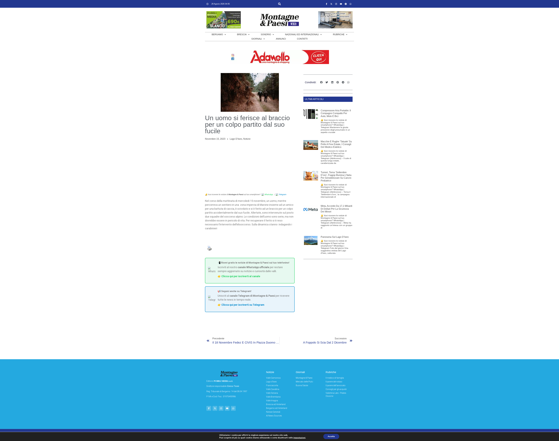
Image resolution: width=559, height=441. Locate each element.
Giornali (256, 39)
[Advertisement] (250, 167)
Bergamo (217, 34)
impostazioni (299, 437)
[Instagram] (336, 4)
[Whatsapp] (351, 4)
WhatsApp (269, 194)
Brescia (242, 34)
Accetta (331, 436)
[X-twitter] (331, 4)
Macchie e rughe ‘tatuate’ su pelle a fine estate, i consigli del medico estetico (336, 144)
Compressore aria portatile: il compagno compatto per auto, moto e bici (336, 113)
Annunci (281, 39)
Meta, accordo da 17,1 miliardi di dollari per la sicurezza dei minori (336, 209)
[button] (279, 3)
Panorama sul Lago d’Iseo (335, 237)
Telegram (282, 194)
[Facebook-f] (326, 4)
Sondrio (266, 34)
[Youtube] (341, 4)
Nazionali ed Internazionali (302, 34)
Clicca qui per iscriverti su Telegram (242, 304)
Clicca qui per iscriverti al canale (240, 276)
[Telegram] (346, 4)
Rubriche (338, 34)
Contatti (302, 39)
